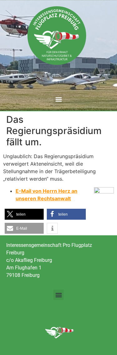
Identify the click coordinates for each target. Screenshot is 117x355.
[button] (58, 99)
